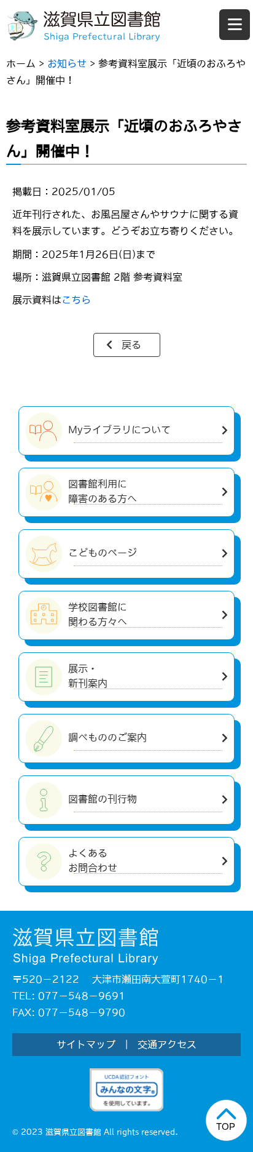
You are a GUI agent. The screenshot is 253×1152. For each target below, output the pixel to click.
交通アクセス (167, 1044)
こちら (76, 300)
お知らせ (67, 63)
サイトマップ (85, 1044)
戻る (131, 345)
